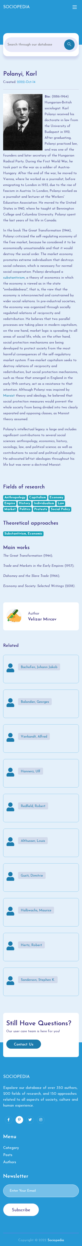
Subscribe (21, 1210)
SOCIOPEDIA (16, 7)
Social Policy (60, 509)
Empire (9, 503)
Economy (56, 497)
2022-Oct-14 (26, 82)
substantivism (14, 277)
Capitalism (37, 497)
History (24, 503)
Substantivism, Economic (23, 533)
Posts (7, 1155)
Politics (25, 509)
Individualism (44, 503)
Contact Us (23, 1045)
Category (11, 1148)
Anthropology (14, 497)
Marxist (9, 395)
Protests (40, 509)
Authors (9, 1162)
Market (10, 509)
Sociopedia (56, 1240)
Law (61, 503)
